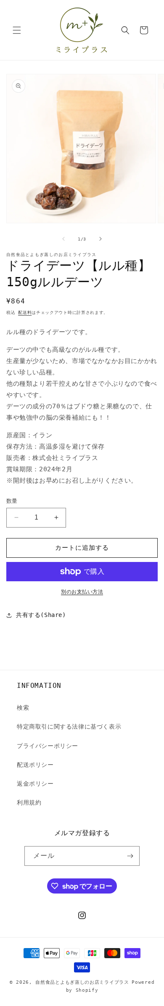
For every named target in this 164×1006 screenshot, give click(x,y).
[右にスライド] (100, 239)
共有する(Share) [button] (41, 614)
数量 (12, 501)
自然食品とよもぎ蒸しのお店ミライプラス (82, 982)
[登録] (130, 856)
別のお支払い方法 (82, 592)
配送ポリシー (35, 764)
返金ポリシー (35, 783)
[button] (17, 30)
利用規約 (29, 802)
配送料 (25, 312)
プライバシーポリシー (47, 745)
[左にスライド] (63, 239)
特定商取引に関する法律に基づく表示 (69, 726)
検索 (23, 707)
